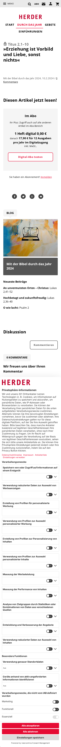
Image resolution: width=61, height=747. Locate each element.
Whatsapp (33, 196)
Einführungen (30, 31)
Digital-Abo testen (30, 156)
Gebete (50, 25)
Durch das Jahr (29, 25)
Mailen (41, 196)
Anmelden (46, 177)
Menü (10, 3)
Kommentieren (44, 344)
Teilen (15, 196)
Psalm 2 (16, 307)
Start (9, 25)
